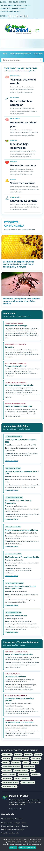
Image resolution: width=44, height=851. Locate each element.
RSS (25, 16)
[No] (41, 844)
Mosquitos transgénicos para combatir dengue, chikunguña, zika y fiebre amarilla (21, 301)
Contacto (25, 826)
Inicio (5, 54)
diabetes (5, 762)
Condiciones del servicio (10, 833)
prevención (6, 758)
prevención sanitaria (9, 786)
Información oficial (11, 461)
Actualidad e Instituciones (20, 54)
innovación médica (28, 782)
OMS (32, 770)
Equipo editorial (20, 823)
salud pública (7, 754)
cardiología (16, 762)
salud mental (36, 758)
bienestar (28, 754)
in (17, 16)
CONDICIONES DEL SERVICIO (10, 11)
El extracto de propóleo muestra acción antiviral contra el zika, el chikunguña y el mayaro (18, 264)
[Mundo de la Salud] (22, 30)
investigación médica (21, 758)
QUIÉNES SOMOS (6, 2)
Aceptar (13, 847)
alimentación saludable (10, 782)
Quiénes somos (7, 823)
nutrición (38, 754)
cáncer (26, 762)
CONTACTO (26, 5)
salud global (6, 770)
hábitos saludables (9, 774)
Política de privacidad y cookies (12, 829)
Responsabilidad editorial (10, 826)
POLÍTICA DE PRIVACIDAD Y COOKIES (13, 8)
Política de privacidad (27, 847)
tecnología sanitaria (21, 770)
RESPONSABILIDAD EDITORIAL (10, 5)
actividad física (29, 766)
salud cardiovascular (22, 778)
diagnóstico (35, 774)
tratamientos (7, 778)
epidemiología (23, 774)
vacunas (35, 762)
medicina (18, 754)
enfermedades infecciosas (11, 766)
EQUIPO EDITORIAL (19, 2)
